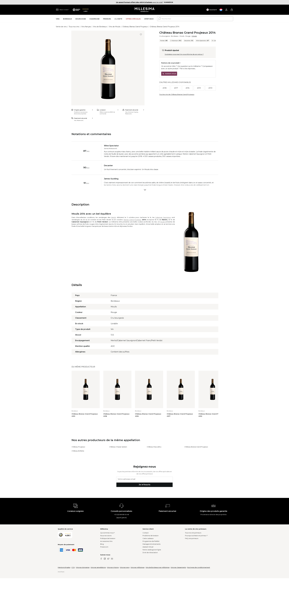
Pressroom (104, 547)
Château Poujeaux (78, 447)
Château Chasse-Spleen (118, 447)
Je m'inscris (144, 485)
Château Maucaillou (154, 447)
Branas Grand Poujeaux (132, 220)
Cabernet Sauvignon (163, 217)
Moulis (182, 36)
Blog (102, 544)
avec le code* (139, 2)
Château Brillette (78, 451)
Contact (146, 533)
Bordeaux (174, 36)
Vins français (86, 27)
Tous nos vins (74, 27)
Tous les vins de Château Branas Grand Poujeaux (176, 94)
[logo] (144, 9)
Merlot (113, 217)
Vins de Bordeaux (100, 27)
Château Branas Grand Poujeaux (135, 27)
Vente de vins (61, 27)
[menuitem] (57, 19)
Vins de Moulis (114, 27)
